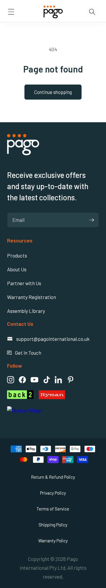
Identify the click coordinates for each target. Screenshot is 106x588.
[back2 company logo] (20, 394)
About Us (16, 269)
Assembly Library (26, 311)
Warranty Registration (31, 297)
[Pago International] (23, 153)
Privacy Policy (53, 492)
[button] (11, 12)
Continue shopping (53, 92)
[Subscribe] (92, 220)
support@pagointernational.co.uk (48, 339)
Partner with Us (24, 283)
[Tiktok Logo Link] (46, 379)
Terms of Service (53, 508)
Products (17, 255)
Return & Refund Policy (53, 477)
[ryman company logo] (69, 394)
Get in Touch (24, 353)
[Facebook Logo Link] (22, 379)
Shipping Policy (53, 524)
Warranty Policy (53, 540)
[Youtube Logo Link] (34, 379)
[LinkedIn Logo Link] (58, 379)
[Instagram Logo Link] (10, 379)
